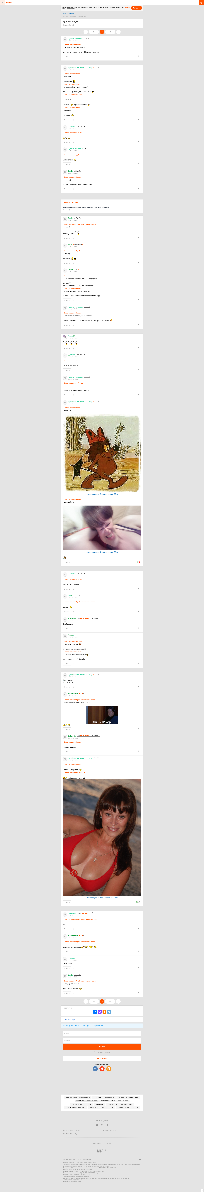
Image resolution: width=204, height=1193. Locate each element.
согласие (127, 7)
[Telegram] (109, 1012)
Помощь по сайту (70, 1134)
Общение (66, 17)
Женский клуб (82, 17)
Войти (102, 1047)
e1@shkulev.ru (86, 1176)
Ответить (67, 56)
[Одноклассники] (104, 1012)
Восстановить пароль (102, 1052)
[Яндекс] (102, 1068)
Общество (73, 17)
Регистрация (102, 1058)
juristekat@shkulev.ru (123, 1178)
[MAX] (100, 1012)
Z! (71, 336)
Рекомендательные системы (72, 1181)
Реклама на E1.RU (110, 1131)
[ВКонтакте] (95, 1012)
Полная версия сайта (71, 1131)
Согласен (136, 8)
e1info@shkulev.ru (110, 1178)
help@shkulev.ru (77, 1180)
